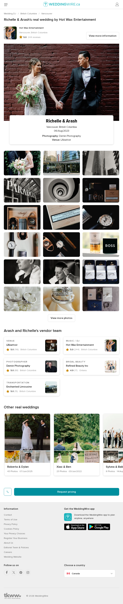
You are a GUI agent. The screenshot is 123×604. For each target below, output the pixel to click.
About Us (8, 542)
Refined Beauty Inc (77, 365)
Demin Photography (18, 365)
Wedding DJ (10, 13)
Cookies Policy (11, 528)
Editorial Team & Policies (16, 547)
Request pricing (66, 491)
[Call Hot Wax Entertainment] (8, 492)
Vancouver (46, 13)
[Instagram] (28, 572)
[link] (27, 445)
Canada (76, 573)
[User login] (117, 4)
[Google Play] (99, 529)
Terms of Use (10, 519)
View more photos (61, 318)
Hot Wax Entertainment (80, 345)
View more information (102, 35)
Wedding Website (12, 556)
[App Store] (75, 529)
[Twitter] (14, 572)
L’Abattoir (12, 345)
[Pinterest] (21, 572)
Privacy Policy (10, 524)
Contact (8, 515)
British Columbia (28, 13)
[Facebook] (7, 572)
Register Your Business (15, 538)
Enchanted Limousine (19, 386)
